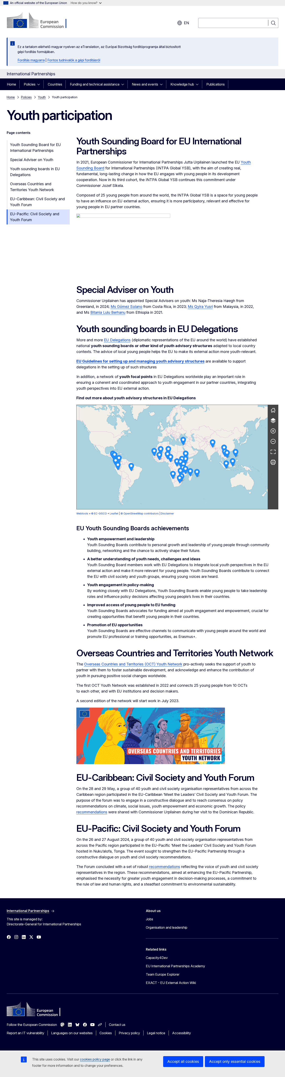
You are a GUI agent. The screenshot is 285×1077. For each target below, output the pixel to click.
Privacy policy (129, 1033)
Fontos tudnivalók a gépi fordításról (73, 60)
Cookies (106, 1033)
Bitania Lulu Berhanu (107, 312)
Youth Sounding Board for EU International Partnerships (35, 147)
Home (11, 84)
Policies (29, 84)
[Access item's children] (39, 84)
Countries (55, 84)
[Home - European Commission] (40, 21)
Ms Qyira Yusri (200, 306)
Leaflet (114, 513)
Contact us (117, 1025)
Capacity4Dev (157, 958)
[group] (172, 457)
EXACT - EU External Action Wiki (171, 983)
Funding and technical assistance (95, 84)
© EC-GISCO (99, 513)
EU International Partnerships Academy (175, 966)
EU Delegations (117, 340)
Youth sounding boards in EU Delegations (35, 172)
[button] (226, 464)
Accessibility (181, 1033)
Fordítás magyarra (31, 60)
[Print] (273, 462)
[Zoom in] (273, 431)
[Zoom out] (273, 441)
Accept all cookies (183, 1061)
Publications (215, 84)
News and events (145, 84)
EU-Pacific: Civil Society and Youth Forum (34, 217)
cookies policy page (95, 1059)
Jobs (149, 919)
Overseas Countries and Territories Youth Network (32, 187)
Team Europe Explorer (162, 974)
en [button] (186, 23)
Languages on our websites (72, 1033)
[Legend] (273, 420)
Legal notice (156, 1033)
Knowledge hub (182, 84)
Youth (42, 97)
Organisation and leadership (166, 927)
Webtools (82, 513)
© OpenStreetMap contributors (140, 513)
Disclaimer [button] (167, 513)
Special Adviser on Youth (31, 159)
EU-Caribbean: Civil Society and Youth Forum (37, 202)
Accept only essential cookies (234, 1061)
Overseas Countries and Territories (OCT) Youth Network (133, 664)
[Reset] (273, 410)
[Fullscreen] (273, 452)
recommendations (91, 812)
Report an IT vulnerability (25, 1033)
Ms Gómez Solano (126, 306)
